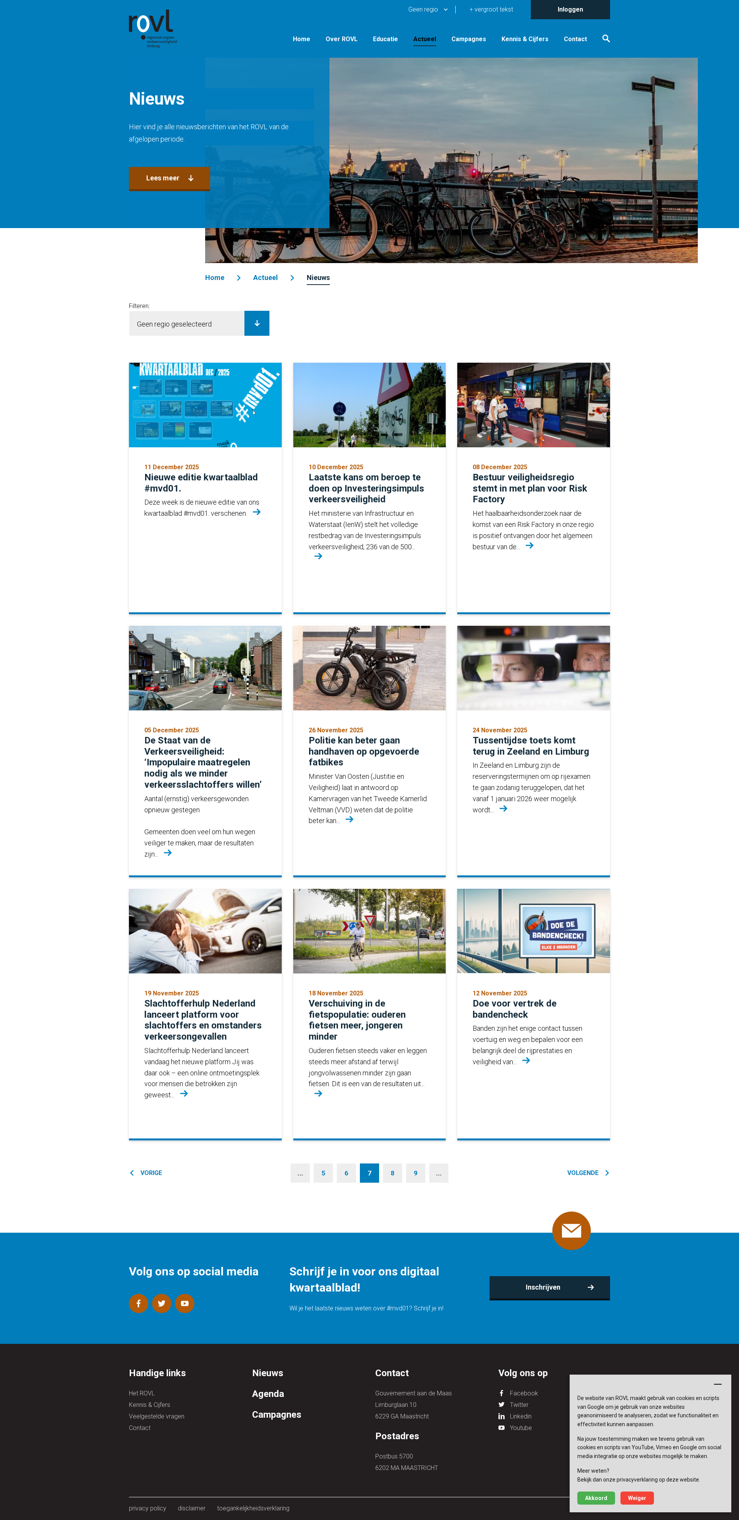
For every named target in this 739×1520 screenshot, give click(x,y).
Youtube (521, 1428)
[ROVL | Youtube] (184, 1303)
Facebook (524, 1393)
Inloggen (570, 9)
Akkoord (596, 1498)
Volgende (583, 1173)
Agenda (268, 1393)
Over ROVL (342, 39)
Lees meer (162, 178)
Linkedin (521, 1416)
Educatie (385, 39)
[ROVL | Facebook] (138, 1303)
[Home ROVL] (161, 29)
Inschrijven (543, 1287)
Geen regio (423, 9)
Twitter (519, 1404)
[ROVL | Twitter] (161, 1303)
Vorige (151, 1173)
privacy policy (147, 1508)
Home (301, 39)
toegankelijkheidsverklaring (253, 1508)
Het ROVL (142, 1393)
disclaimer (192, 1508)
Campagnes (468, 39)
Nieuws (318, 277)
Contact (575, 39)
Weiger (637, 1498)
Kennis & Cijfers (525, 39)
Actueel (424, 39)
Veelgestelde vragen (156, 1416)
